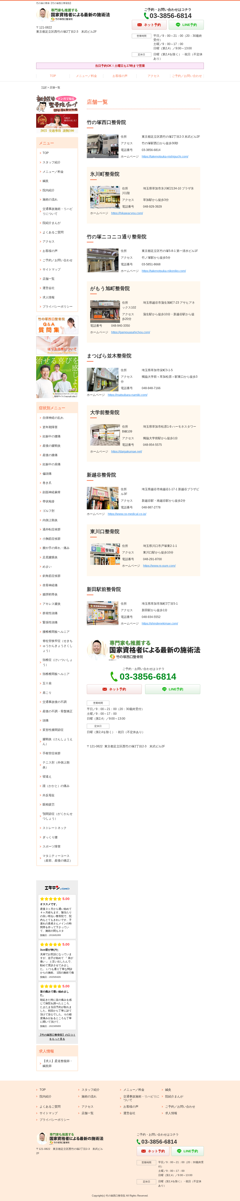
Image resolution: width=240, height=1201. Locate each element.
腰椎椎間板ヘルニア (56, 631)
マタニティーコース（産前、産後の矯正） (58, 858)
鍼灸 (46, 180)
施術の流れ (50, 199)
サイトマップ (52, 269)
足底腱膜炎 (50, 557)
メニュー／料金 (86, 75)
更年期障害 (50, 427)
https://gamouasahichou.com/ (130, 332)
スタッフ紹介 (52, 162)
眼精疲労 (49, 804)
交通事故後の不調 (55, 701)
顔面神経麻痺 (52, 492)
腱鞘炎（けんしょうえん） (58, 742)
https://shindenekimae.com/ (160, 623)
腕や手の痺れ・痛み (56, 547)
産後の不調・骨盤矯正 (58, 711)
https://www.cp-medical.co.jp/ (127, 514)
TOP (53, 75)
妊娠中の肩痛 (52, 464)
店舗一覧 (49, 278)
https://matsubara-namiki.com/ (127, 394)
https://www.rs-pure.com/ (159, 565)
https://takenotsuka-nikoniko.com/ (164, 270)
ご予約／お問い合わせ (187, 75)
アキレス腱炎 (52, 603)
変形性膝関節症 (53, 729)
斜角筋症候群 (52, 575)
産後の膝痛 (50, 455)
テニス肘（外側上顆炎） (56, 765)
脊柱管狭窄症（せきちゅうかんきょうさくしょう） (58, 645)
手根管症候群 (52, 753)
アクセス (154, 75)
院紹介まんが (52, 222)
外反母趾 (49, 795)
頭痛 (46, 720)
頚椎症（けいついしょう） (58, 662)
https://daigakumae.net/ (126, 451)
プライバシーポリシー (58, 306)
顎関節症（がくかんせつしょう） (58, 816)
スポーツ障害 (52, 846)
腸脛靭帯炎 (50, 594)
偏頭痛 (47, 473)
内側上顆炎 (50, 520)
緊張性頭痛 (50, 622)
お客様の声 (120, 75)
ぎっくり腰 (50, 837)
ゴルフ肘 (49, 510)
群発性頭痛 (50, 613)
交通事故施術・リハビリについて (58, 211)
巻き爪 (47, 482)
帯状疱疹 (49, 501)
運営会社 (49, 288)
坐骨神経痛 (50, 585)
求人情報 (49, 297)
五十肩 (47, 683)
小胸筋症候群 (52, 538)
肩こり (47, 692)
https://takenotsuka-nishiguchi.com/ (165, 156)
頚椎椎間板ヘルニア (56, 674)
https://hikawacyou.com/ (127, 213)
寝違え (47, 776)
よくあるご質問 (53, 232)
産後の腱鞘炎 (52, 445)
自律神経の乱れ (53, 417)
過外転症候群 (52, 529)
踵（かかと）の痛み (56, 785)
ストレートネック (55, 827)
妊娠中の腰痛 (52, 436)
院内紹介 (49, 190)
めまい (47, 566)
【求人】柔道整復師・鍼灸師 (58, 1063)
